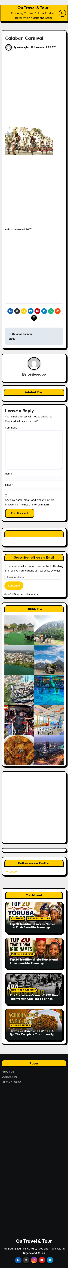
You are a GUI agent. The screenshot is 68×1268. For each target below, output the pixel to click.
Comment (12, 427)
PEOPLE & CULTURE (39, 918)
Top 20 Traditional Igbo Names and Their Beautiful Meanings (34, 961)
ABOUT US (8, 1071)
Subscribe (14, 585)
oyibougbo (23, 47)
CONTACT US (10, 1076)
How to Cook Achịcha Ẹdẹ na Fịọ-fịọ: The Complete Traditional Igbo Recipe (33, 1034)
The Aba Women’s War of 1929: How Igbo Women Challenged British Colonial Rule (34, 998)
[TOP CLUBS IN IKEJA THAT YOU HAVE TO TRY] (19, 690)
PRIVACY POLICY (12, 1081)
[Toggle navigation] (4, 13)
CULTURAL (17, 918)
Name (9, 473)
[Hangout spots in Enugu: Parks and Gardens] (19, 630)
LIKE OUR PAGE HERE (34, 534)
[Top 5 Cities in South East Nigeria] (19, 660)
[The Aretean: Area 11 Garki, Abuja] (49, 720)
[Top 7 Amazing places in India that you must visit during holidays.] (49, 660)
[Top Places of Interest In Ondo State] (49, 630)
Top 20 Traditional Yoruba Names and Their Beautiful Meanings (32, 925)
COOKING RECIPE (20, 1025)
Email (9, 484)
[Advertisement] (34, 92)
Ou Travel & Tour (33, 7)
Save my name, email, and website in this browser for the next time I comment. (29, 502)
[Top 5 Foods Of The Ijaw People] (19, 749)
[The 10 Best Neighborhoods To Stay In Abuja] (49, 749)
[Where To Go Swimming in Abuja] (49, 690)
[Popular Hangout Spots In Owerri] (19, 720)
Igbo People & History (23, 989)
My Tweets (10, 871)
